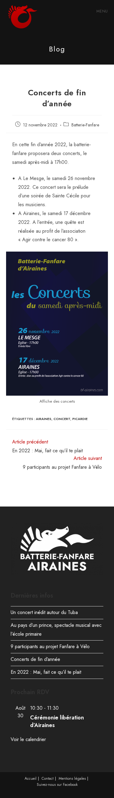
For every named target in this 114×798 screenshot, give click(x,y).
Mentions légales (72, 778)
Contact (48, 778)
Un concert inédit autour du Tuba (44, 612)
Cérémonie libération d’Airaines (57, 721)
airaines (43, 418)
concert (62, 418)
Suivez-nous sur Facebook (57, 784)
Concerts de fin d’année (35, 659)
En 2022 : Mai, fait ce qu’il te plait (46, 672)
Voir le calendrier (28, 739)
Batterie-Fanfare (85, 125)
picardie (80, 418)
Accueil (30, 778)
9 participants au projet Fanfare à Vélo (50, 646)
